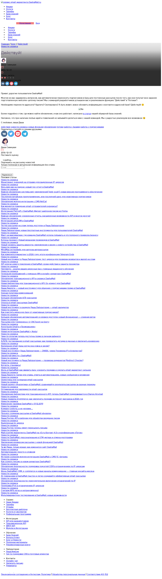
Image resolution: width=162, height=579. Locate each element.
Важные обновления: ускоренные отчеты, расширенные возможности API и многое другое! (45, 216)
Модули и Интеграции (17, 528)
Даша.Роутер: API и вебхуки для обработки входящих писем (30, 418)
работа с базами (72, 127)
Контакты (10, 18)
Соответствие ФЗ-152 (97, 574)
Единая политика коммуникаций (17, 293)
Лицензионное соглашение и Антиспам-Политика (26, 574)
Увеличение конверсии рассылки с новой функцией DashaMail (32, 442)
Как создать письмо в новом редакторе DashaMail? (25, 461)
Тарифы (10, 11)
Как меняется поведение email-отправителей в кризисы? (29, 206)
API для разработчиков (17, 521)
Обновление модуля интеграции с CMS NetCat (24, 201)
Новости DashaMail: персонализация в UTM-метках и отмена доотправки (37, 437)
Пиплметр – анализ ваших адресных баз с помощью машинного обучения (37, 269)
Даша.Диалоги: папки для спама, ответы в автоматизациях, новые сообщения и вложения (45, 375)
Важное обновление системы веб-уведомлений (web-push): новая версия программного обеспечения (51, 192)
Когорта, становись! (11, 365)
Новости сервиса (9, 46)
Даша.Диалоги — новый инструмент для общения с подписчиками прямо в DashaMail (43, 288)
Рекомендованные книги (18, 545)
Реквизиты (11, 565)
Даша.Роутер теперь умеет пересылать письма (24, 428)
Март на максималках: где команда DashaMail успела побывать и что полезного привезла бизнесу (49, 235)
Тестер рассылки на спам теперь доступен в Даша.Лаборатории (32, 225)
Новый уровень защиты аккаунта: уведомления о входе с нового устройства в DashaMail (44, 245)
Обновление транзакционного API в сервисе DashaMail (28, 278)
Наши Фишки (12, 502)
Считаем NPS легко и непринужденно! (20, 490)
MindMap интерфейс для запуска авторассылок (24, 249)
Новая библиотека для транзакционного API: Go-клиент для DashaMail (35, 283)
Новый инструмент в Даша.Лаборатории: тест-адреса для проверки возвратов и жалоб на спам (48, 259)
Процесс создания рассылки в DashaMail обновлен (26, 413)
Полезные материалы (16, 542)
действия (5, 127)
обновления (50, 127)
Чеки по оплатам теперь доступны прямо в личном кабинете (31, 336)
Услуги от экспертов (16, 512)
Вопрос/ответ (13, 537)
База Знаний (12, 535)
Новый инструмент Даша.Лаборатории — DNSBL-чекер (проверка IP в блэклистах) (41, 351)
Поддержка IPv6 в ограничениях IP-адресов (22, 485)
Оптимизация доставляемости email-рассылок (24, 389)
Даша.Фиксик (12, 551)
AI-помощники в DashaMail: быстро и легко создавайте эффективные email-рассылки (43, 476)
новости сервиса (19, 127)
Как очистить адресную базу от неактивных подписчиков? (30, 312)
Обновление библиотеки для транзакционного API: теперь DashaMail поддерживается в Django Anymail (52, 394)
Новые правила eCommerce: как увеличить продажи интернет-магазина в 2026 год (42, 399)
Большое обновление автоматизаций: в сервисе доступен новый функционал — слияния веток (48, 317)
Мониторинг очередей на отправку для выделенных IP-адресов (32, 182)
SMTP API (10, 526)
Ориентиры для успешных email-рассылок (22, 379)
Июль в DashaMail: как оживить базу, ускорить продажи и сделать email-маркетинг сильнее (46, 370)
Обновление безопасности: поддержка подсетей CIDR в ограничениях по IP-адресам (43, 466)
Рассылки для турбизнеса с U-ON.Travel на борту (25, 322)
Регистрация (25, 23)
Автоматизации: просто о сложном (18, 452)
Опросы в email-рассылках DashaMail (19, 302)
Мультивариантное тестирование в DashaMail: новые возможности (34, 495)
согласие (62, 171)
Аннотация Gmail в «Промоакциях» (18, 326)
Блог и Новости (13, 540)
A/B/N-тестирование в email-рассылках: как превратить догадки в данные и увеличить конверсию (50, 341)
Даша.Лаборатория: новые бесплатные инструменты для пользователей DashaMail (42, 230)
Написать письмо (14, 563)
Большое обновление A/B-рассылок (19, 298)
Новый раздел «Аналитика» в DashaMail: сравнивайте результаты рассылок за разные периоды (48, 384)
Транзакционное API (16, 523)
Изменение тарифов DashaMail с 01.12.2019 (22, 404)
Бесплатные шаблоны (16, 509)
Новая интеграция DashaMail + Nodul (19, 331)
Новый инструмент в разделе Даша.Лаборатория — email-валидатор (35, 307)
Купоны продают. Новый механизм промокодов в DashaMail (30, 240)
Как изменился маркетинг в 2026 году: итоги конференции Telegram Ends (37, 254)
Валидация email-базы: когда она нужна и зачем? (25, 346)
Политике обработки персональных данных (121, 171)
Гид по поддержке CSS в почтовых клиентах (27, 554)
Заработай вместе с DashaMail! (16, 355)
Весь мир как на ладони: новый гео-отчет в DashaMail (27, 187)
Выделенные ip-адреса (12, 423)
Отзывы (9, 507)
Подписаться (7, 175)
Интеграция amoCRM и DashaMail (17, 221)
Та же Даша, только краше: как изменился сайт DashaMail (29, 447)
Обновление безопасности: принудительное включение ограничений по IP (38, 481)
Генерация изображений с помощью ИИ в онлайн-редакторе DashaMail (36, 274)
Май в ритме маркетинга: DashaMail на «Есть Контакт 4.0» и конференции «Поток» (42, 432)
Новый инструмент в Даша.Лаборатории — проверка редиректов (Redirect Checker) (42, 360)
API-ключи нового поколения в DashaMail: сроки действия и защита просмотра (40, 264)
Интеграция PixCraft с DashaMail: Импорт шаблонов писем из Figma (34, 211)
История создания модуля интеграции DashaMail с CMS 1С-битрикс (34, 457)
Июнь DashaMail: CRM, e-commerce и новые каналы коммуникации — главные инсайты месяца (47, 471)
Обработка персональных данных (68, 574)
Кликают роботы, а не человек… (17, 408)
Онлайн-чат (12, 561)
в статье (87, 113)
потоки (60, 127)
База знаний (12, 14)
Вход (38, 23)
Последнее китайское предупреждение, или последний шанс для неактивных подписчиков (46, 196)
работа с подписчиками (92, 127)
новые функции (36, 127)
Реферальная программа (18, 514)
